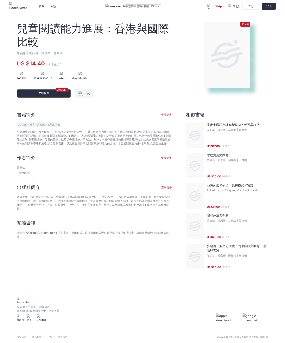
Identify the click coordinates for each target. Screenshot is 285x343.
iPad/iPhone (49, 232)
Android (31, 232)
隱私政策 (36, 336)
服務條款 (21, 336)
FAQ (50, 336)
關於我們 (62, 336)
